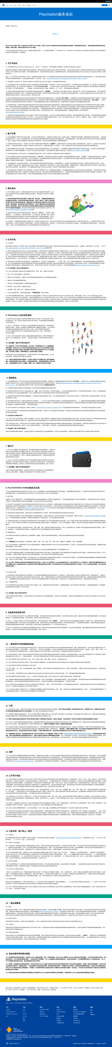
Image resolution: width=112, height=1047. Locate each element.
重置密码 (59, 1018)
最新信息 (29, 5)
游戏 (15, 5)
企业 (7, 1016)
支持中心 (59, 1009)
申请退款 (59, 1020)
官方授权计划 (76, 1022)
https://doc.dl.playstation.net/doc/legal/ (35, 508)
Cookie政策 (97, 1043)
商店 (7, 5)
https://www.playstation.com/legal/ (15, 112)
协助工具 (42, 1011)
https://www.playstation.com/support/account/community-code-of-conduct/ (67, 78)
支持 (34, 5)
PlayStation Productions (12, 1014)
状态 (58, 1014)
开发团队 (75, 1018)
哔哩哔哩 (92, 1014)
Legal (11, 1003)
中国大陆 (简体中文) (14, 1043)
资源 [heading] (74, 1007)
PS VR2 (25, 1014)
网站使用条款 (90, 1043)
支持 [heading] (58, 1007)
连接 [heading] (91, 1007)
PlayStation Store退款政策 (79, 1011)
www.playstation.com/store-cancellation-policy (49, 407)
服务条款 (75, 1009)
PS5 (11, 5)
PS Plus (19, 5)
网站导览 (104, 1043)
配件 (24, 5)
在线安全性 (42, 1014)
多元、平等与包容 (44, 1016)
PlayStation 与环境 (44, 1009)
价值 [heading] (41, 1007)
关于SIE (8, 1009)
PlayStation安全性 (61, 1011)
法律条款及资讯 (77, 1043)
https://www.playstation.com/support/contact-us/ (69, 837)
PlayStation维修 (60, 1016)
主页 (7, 1003)
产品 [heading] (24, 1007)
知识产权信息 (76, 1020)
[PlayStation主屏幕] (3, 5)
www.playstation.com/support (79, 150)
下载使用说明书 (60, 1022)
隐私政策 (84, 1043)
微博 (91, 1010)
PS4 (24, 1011)
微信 (91, 1012)
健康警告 (75, 1016)
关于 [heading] (7, 1007)
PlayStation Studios (10, 1011)
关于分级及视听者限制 (78, 1014)
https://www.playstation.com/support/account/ (19, 209)
